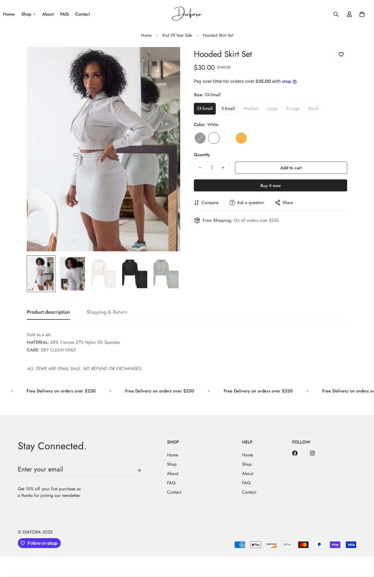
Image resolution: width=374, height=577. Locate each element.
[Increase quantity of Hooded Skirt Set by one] (223, 168)
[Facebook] (295, 453)
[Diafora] (187, 14)
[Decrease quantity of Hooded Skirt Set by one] (200, 168)
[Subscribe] (134, 470)
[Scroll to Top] (363, 547)
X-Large (293, 108)
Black (200, 138)
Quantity (202, 154)
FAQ (64, 14)
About (48, 14)
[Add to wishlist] (341, 54)
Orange (241, 138)
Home (146, 35)
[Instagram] (312, 453)
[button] (362, 14)
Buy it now (270, 185)
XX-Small (205, 108)
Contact (82, 14)
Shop (26, 14)
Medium (251, 108)
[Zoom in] (168, 59)
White (213, 138)
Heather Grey (227, 138)
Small (313, 108)
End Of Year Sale (177, 35)
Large (272, 108)
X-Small (228, 108)
